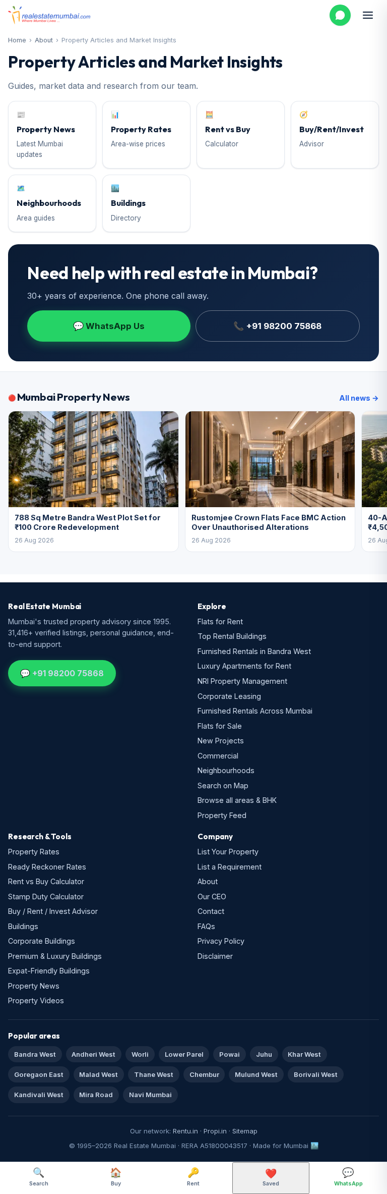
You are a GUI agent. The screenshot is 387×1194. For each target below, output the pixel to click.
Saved (271, 1177)
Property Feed (222, 815)
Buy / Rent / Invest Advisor (53, 911)
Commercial (218, 755)
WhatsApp (348, 1177)
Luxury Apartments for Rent (244, 666)
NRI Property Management (242, 681)
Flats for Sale (220, 726)
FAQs (206, 926)
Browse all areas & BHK (237, 800)
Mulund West (256, 1074)
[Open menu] (368, 15)
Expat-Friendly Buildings (49, 970)
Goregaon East (38, 1074)
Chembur (204, 1074)
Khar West (304, 1054)
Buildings (23, 926)
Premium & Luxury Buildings (55, 956)
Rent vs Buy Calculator (46, 881)
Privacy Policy (221, 941)
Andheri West (93, 1054)
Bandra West (35, 1054)
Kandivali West (38, 1095)
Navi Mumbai (150, 1095)
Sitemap (244, 1131)
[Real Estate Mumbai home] (49, 15)
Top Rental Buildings (232, 636)
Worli (140, 1054)
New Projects (221, 740)
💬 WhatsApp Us (109, 326)
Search (38, 1177)
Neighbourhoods (226, 770)
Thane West (153, 1074)
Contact (211, 911)
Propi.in (215, 1131)
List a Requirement (230, 866)
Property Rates (33, 851)
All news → (359, 398)
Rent (193, 1177)
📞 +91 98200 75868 (277, 326)
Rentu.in (185, 1131)
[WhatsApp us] (340, 15)
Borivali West (316, 1074)
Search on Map (223, 785)
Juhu (264, 1054)
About (44, 40)
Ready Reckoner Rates (47, 866)
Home (17, 40)
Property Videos (36, 1000)
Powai (229, 1054)
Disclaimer (215, 956)
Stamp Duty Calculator (46, 896)
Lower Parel (184, 1054)
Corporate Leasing (229, 696)
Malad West (98, 1074)
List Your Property (228, 851)
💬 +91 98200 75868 (62, 673)
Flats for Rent (220, 621)
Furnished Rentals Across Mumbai (255, 711)
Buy (116, 1177)
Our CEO (212, 896)
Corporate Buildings (41, 941)
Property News (33, 986)
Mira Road (96, 1095)
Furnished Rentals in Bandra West (254, 651)
